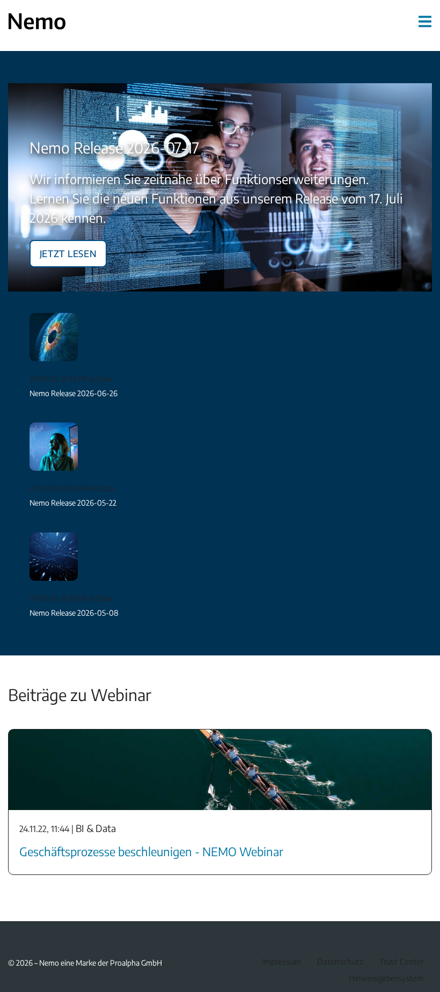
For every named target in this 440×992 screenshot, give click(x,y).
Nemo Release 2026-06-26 (74, 393)
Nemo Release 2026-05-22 (73, 502)
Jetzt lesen (68, 252)
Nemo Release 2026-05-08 (74, 612)
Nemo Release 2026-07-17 (114, 147)
